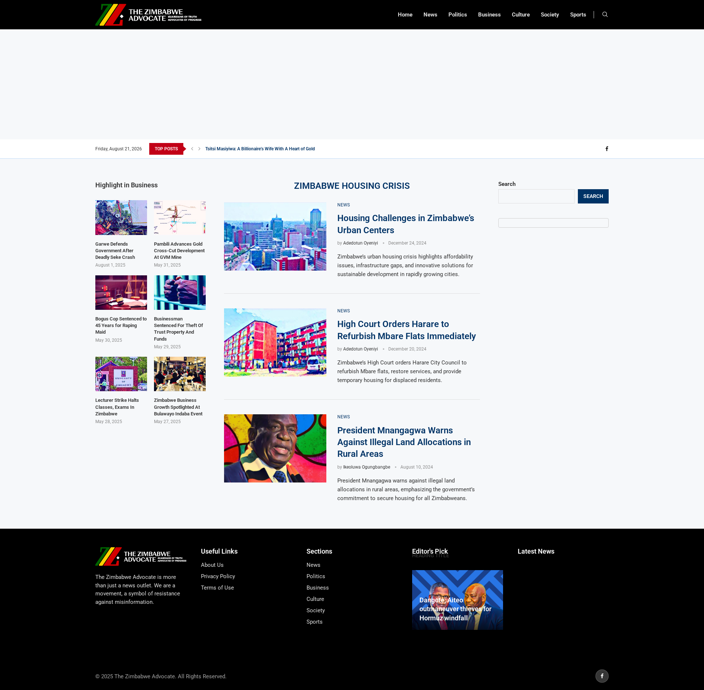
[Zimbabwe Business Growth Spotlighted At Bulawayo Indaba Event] (180, 374)
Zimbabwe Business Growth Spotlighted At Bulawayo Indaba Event (178, 406)
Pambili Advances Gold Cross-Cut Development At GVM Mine (179, 250)
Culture (521, 14)
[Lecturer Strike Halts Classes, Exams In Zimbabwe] (121, 374)
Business (489, 14)
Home (405, 14)
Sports (578, 14)
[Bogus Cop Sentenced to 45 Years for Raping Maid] (121, 292)
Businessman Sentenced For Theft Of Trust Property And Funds (178, 329)
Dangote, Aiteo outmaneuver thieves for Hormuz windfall (455, 609)
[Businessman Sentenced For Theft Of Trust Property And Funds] (180, 292)
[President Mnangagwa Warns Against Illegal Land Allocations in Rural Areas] (275, 448)
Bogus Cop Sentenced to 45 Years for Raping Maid (121, 325)
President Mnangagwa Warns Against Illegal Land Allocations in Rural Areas (404, 442)
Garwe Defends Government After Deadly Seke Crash (115, 250)
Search (507, 184)
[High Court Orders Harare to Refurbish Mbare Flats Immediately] (275, 342)
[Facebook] (607, 149)
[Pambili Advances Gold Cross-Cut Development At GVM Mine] (180, 217)
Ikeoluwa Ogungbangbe (366, 467)
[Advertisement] (352, 84)
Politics (457, 14)
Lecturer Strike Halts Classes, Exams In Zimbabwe (117, 406)
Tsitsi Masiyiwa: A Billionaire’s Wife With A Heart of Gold (260, 148)
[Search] (605, 15)
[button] (192, 149)
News (430, 14)
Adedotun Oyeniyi (360, 243)
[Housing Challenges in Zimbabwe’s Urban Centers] (275, 236)
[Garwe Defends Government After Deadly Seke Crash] (121, 217)
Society (550, 14)
